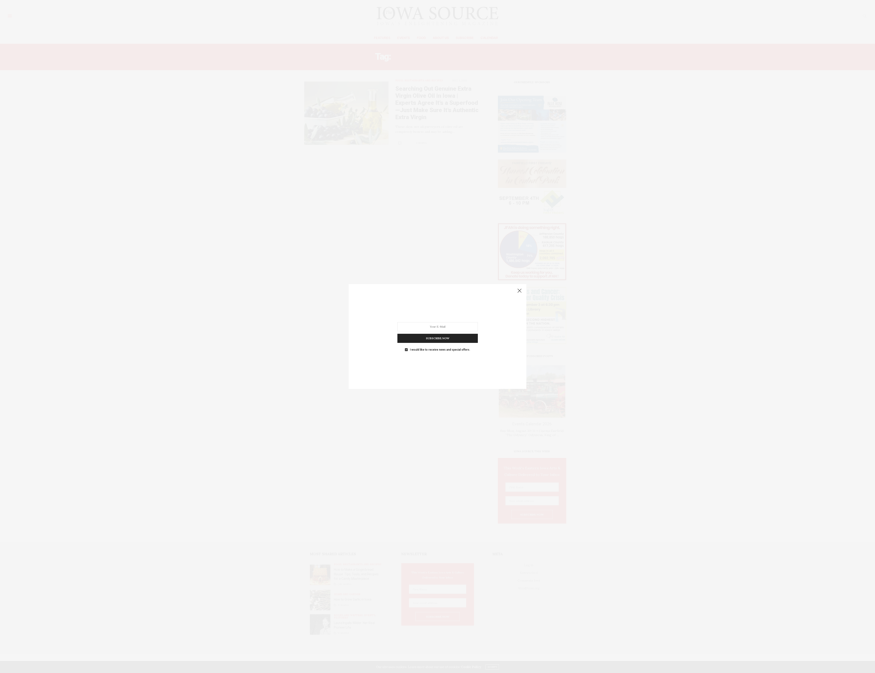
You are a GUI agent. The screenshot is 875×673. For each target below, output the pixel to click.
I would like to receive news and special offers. (440, 349)
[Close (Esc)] (519, 290)
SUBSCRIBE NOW (437, 338)
